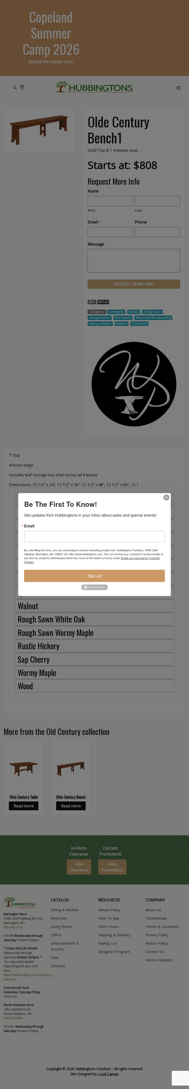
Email (29, 526)
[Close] (166, 497)
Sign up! (94, 576)
